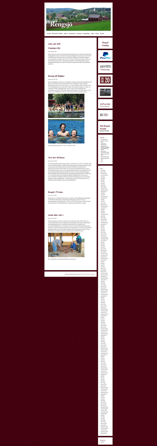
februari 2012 (104, 364)
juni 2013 (103, 338)
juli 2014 (102, 317)
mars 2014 (103, 323)
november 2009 (104, 408)
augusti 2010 (103, 394)
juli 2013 (102, 336)
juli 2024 (102, 180)
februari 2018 (104, 250)
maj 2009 (103, 418)
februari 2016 (104, 286)
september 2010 (104, 392)
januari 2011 (103, 385)
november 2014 (104, 310)
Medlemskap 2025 (105, 156)
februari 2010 (104, 403)
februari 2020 (104, 219)
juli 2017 (102, 261)
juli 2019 (102, 225)
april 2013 (103, 341)
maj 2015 (103, 301)
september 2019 (104, 222)
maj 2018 (103, 245)
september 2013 (104, 333)
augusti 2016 (103, 279)
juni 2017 (103, 263)
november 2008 (104, 428)
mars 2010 (103, 402)
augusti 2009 (103, 413)
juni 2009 (103, 417)
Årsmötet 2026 (104, 139)
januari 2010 (103, 405)
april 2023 (103, 194)
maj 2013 (103, 340)
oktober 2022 (104, 198)
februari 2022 (104, 204)
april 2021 (103, 212)
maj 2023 (103, 193)
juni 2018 (103, 243)
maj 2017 (103, 265)
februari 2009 (104, 423)
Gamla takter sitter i (55, 215)
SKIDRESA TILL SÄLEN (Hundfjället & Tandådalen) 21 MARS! (105, 148)
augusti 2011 (103, 374)
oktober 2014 (104, 312)
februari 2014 (104, 325)
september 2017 (104, 258)
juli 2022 (102, 199)
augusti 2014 (103, 315)
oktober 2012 (104, 351)
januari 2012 (103, 366)
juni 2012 (103, 358)
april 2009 (103, 420)
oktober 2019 (104, 221)
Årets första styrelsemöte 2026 (105, 152)
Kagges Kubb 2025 (105, 158)
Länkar (97, 33)
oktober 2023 (104, 188)
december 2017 (104, 253)
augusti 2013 (103, 335)
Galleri (92, 33)
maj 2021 (103, 211)
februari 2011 (103, 384)
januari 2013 (103, 346)
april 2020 (103, 216)
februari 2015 (104, 305)
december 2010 (104, 387)
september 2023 (104, 189)
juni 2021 (103, 209)
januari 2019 (103, 235)
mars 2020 (103, 217)
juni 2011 (103, 377)
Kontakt (102, 33)
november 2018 (104, 237)
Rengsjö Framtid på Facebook (106, 114)
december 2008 (104, 426)
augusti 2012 (103, 354)
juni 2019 (103, 227)
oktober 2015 (104, 292)
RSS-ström (81, 274)
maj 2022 (103, 201)
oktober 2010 (104, 390)
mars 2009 (103, 421)
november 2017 (104, 255)
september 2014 (104, 314)
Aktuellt (49, 33)
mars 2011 (103, 382)
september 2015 (104, 294)
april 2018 (103, 247)
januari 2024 (103, 186)
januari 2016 (103, 287)
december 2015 (104, 289)
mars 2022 (103, 203)
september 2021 (104, 206)
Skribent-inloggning (90, 274)
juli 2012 (102, 356)
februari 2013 (104, 345)
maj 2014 (103, 320)
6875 (102, 161)
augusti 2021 (103, 207)
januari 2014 (103, 327)
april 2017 (103, 266)
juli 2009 (102, 415)
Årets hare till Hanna (56, 157)
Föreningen (79, 33)
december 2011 (104, 368)
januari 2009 (103, 425)
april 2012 (103, 361)
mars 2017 (103, 268)
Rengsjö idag (72, 33)
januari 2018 (103, 252)
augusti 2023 (103, 191)
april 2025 (103, 178)
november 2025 (104, 175)
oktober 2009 (104, 410)
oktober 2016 (104, 276)
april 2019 (103, 230)
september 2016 (104, 278)
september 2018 (104, 238)
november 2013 (104, 330)
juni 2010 (103, 397)
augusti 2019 (103, 224)
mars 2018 (103, 248)
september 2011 (104, 372)
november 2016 (104, 274)
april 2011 (103, 381)
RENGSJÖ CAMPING (57, 33)
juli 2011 (102, 376)
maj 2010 (103, 399)
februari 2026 (104, 173)
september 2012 (104, 353)
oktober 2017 (104, 256)
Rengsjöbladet (86, 33)
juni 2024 (103, 181)
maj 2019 (103, 229)
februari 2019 (104, 234)
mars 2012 (103, 363)
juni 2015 (103, 299)
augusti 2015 (103, 296)
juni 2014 (103, 319)
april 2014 (103, 322)
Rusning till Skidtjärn (56, 75)
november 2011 (104, 369)
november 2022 (104, 196)
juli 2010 (102, 395)
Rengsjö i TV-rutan (55, 192)
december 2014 (104, 309)
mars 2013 (103, 343)
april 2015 (103, 302)
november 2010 (104, 389)
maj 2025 (103, 176)
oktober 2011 (103, 371)
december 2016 (104, 273)
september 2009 (104, 412)
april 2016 (103, 283)
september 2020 (104, 214)
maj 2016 (103, 281)
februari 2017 (104, 270)
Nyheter (102, 442)
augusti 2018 (103, 240)
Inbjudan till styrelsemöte (103, 144)
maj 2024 (103, 183)
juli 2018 (102, 242)
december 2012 (104, 348)
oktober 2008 (104, 430)
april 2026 (103, 170)
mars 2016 (103, 284)
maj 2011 (103, 379)
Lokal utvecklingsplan (105, 105)
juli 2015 (102, 297)
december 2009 (104, 407)
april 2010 (103, 400)
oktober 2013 (104, 332)
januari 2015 (103, 307)
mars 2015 (103, 304)
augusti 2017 (103, 260)
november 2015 (104, 291)
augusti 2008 (103, 433)
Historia (66, 33)
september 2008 (104, 431)
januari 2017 (103, 271)
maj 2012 (103, 359)
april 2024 (103, 185)
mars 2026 (103, 172)
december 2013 (104, 328)
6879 (102, 160)
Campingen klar (54, 48)
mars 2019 (103, 232)
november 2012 (104, 350)
